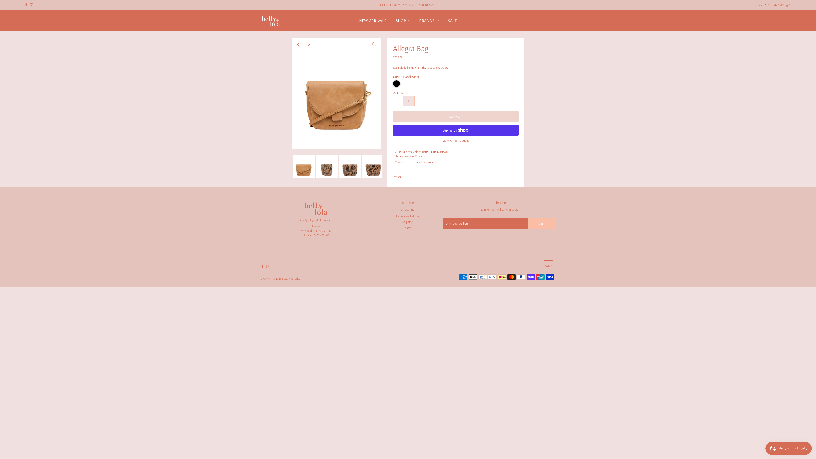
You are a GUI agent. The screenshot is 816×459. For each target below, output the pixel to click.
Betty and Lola (290, 278)
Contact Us (407, 210)
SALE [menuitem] (452, 20)
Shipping (414, 67)
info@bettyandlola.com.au (316, 220)
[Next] (308, 44)
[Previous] (298, 44)
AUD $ (768, 5)
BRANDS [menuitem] (427, 20)
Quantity (398, 92)
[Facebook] (26, 5)
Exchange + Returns (407, 216)
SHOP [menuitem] (401, 20)
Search (408, 228)
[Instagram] (31, 5)
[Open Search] (754, 5)
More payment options (455, 140)
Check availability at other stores (414, 162)
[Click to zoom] (374, 44)
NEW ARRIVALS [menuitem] (373, 20)
